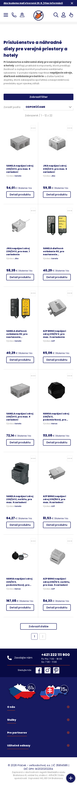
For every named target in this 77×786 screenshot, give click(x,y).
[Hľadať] (56, 15)
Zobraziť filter (39, 97)
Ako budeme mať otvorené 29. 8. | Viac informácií (33, 3)
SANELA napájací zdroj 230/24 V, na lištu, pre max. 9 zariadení (19, 499)
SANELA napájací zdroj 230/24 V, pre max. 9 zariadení (19, 416)
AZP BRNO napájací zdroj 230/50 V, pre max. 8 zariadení (54, 499)
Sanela (18, 176)
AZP (53, 341)
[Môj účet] (63, 15)
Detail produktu (20, 194)
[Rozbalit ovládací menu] (70, 778)
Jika (53, 176)
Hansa (54, 423)
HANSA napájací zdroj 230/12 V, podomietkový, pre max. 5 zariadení (56, 416)
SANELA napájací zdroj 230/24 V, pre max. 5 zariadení (19, 168)
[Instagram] (48, 670)
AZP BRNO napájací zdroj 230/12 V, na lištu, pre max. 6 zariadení (56, 581)
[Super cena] (33, 128)
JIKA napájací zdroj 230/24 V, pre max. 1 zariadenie (18, 251)
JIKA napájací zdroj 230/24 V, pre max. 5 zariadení (55, 168)
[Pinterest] (56, 670)
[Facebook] (39, 670)
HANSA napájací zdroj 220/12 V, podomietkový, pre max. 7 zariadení (19, 581)
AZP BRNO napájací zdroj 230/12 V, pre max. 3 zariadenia (54, 334)
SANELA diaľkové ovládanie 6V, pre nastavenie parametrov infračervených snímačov (17, 334)
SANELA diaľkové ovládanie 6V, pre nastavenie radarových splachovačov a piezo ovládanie (56, 251)
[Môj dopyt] (71, 15)
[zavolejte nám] (15, 14)
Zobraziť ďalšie (39, 626)
